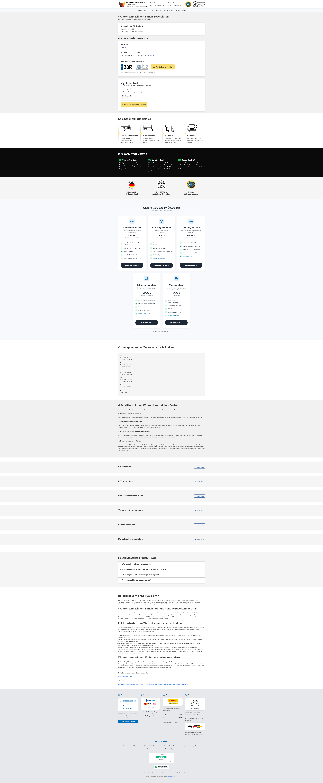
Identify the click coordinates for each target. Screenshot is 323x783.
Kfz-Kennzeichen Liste (153, 749)
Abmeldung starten (161, 265)
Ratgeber (172, 749)
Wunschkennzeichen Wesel (126, 684)
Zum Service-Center (128, 721)
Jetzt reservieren (132, 265)
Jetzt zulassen (191, 265)
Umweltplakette (181, 10)
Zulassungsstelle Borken (125, 676)
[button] (161, 564)
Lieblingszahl (126, 96)
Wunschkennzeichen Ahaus (163, 684)
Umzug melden (176, 322)
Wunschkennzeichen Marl (181, 684)
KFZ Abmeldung (168, 10)
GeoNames (169, 776)
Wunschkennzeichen (143, 10)
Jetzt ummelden (146, 322)
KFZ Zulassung (156, 10)
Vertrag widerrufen (161, 741)
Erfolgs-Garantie (158, 258)
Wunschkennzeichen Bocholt (145, 684)
